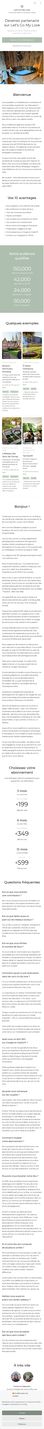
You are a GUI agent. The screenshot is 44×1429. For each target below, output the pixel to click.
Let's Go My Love (22, 10)
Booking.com (14, 391)
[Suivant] (19, 714)
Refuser (22, 1418)
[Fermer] (19, 717)
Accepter (22, 1413)
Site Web (33, 388)
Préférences (22, 1424)
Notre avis (5, 391)
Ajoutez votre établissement (22, 40)
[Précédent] (24, 714)
